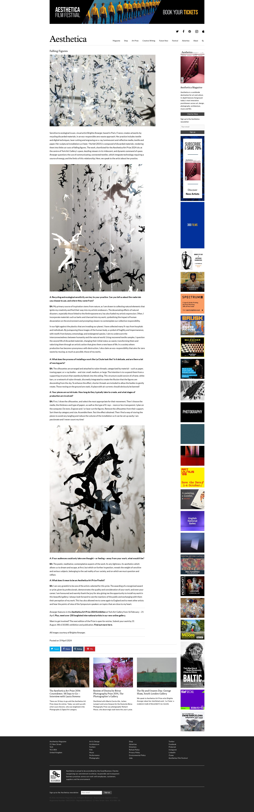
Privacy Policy (134, 753)
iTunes (171, 755)
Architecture (94, 744)
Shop (126, 41)
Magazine (116, 41)
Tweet (56, 649)
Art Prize (135, 41)
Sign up (192, 132)
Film (91, 750)
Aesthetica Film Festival (178, 758)
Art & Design (94, 742)
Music (91, 753)
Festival (175, 41)
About (195, 41)
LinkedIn (172, 753)
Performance (94, 755)
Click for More (192, 114)
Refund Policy (134, 750)
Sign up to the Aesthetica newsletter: (64, 793)
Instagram (173, 750)
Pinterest (172, 747)
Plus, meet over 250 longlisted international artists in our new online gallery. (90, 615)
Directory (133, 747)
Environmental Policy (137, 755)
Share (67, 649)
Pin (91, 649)
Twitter (171, 742)
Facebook (172, 744)
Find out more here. (103, 625)
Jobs (131, 758)
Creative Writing (148, 41)
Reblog (79, 649)
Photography (94, 758)
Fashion (92, 747)
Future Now (163, 41)
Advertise (185, 41)
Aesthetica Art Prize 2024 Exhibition (88, 612)
